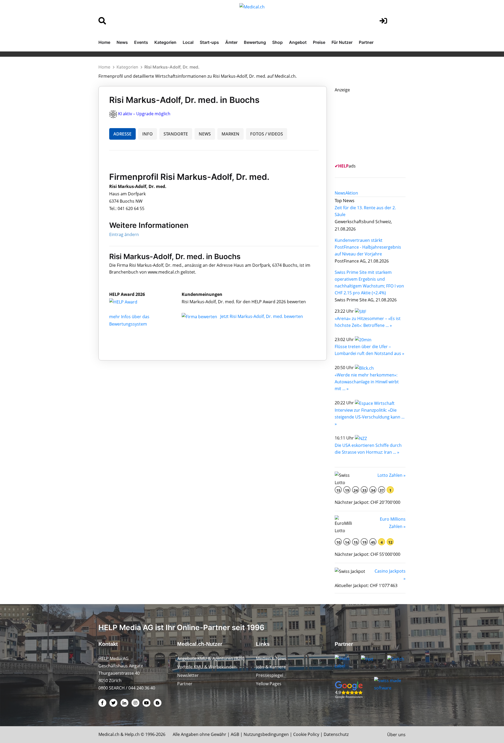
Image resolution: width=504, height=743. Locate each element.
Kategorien (165, 42)
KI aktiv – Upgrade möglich (144, 114)
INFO (147, 134)
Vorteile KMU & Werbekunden (207, 667)
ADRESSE (122, 134)
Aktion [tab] (351, 193)
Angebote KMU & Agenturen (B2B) (210, 658)
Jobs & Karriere (271, 667)
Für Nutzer (342, 42)
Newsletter (188, 675)
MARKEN (230, 134)
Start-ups (209, 42)
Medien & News (271, 658)
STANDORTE (176, 134)
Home (104, 42)
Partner (366, 42)
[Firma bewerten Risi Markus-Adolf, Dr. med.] (200, 316)
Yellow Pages (268, 684)
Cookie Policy (306, 734)
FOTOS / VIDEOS (266, 134)
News (122, 42)
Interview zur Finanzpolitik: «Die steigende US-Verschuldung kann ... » (370, 417)
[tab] (340, 193)
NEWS (205, 134)
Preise (319, 42)
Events (141, 42)
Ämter (231, 42)
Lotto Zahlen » (391, 475)
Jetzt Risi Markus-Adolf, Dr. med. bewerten (261, 316)
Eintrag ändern (124, 234)
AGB (235, 734)
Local (188, 42)
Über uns (396, 734)
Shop (277, 42)
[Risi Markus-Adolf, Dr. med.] (129, 302)
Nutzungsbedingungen (266, 734)
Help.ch (132, 734)
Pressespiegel (269, 675)
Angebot (298, 42)
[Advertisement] (374, 126)
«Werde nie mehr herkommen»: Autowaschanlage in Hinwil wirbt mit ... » (367, 381)
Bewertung (255, 42)
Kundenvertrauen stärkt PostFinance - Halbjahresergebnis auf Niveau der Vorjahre (368, 247)
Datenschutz (336, 734)
